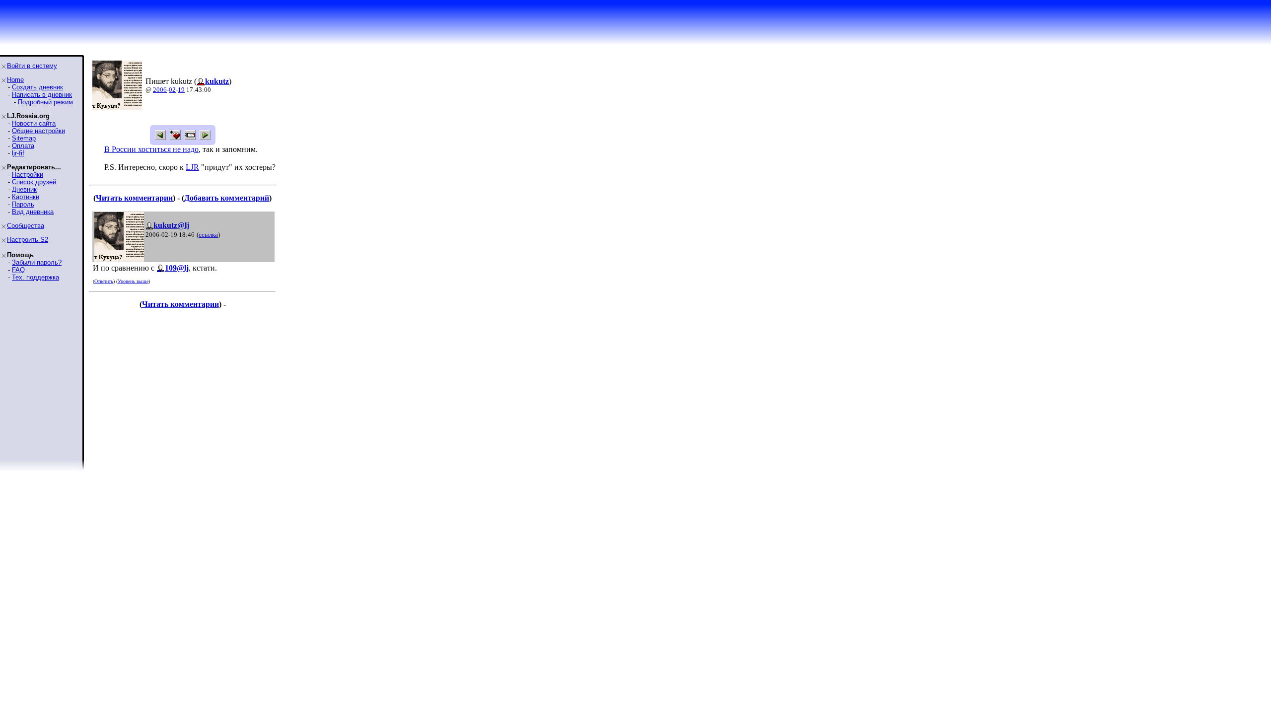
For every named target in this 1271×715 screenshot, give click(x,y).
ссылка (208, 234)
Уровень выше (133, 281)
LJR (192, 167)
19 (181, 89)
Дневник (24, 189)
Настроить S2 (27, 239)
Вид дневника (33, 211)
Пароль (23, 204)
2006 (160, 89)
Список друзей (34, 182)
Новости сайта (34, 123)
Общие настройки (38, 131)
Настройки (27, 174)
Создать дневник (37, 87)
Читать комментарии (134, 198)
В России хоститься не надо (151, 149)
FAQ (18, 270)
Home (15, 79)
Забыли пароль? (37, 262)
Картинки (25, 197)
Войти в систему (32, 66)
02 (172, 89)
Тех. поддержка (35, 277)
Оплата (23, 145)
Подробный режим (45, 102)
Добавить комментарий (226, 198)
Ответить (103, 281)
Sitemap (24, 138)
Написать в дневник (42, 94)
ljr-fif (18, 153)
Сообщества (25, 225)
